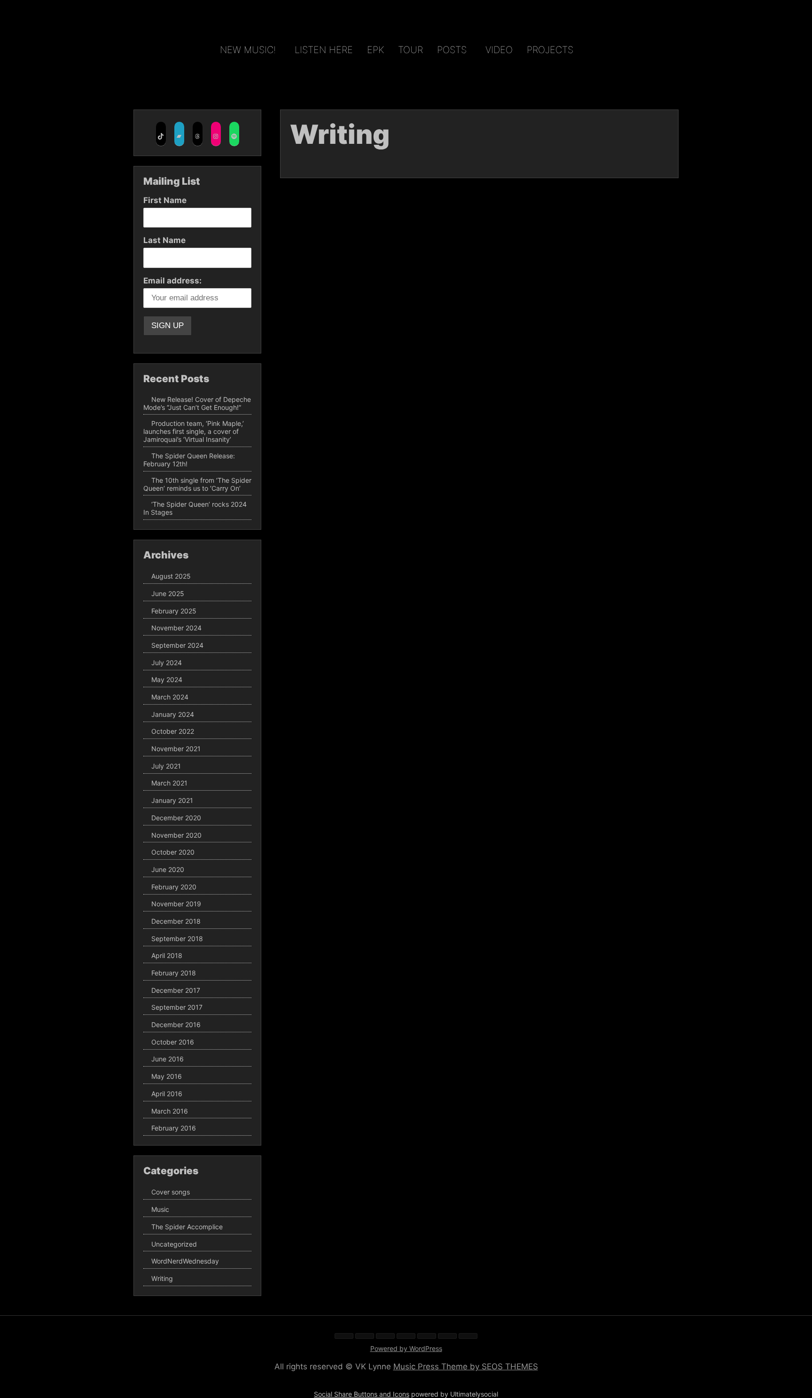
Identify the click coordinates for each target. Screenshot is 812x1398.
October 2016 (172, 1042)
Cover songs (170, 1192)
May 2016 (166, 1076)
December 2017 (175, 990)
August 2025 (171, 576)
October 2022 (172, 732)
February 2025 (173, 611)
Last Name (164, 240)
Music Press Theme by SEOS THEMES (465, 1366)
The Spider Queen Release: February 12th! (189, 460)
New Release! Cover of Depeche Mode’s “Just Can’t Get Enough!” (197, 403)
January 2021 (172, 800)
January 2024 (172, 714)
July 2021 (166, 766)
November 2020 (176, 835)
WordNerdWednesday (185, 1261)
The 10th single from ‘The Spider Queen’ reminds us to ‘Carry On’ (197, 484)
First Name (165, 200)
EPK (375, 49)
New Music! (248, 49)
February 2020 (173, 887)
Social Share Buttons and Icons (361, 1394)
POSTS (452, 49)
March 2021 (169, 783)
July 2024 (166, 663)
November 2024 (176, 628)
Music (160, 1209)
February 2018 (173, 973)
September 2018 (177, 938)
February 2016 (173, 1128)
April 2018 (166, 956)
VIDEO (499, 49)
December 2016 (176, 1025)
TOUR (410, 49)
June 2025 (167, 593)
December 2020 (176, 818)
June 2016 (167, 1059)
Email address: (172, 280)
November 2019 (176, 904)
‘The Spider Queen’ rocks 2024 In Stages (195, 508)
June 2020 (167, 869)
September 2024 (177, 645)
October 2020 (173, 852)
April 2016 (166, 1094)
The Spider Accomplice (187, 1227)
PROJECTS (550, 49)
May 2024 (166, 680)
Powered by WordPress (406, 1348)
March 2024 (169, 697)
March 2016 (169, 1111)
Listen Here (324, 49)
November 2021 (176, 749)
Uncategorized (174, 1244)
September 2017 (177, 1008)
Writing (162, 1278)
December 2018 (176, 921)
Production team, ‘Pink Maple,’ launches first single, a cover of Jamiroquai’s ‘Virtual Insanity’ (193, 432)
